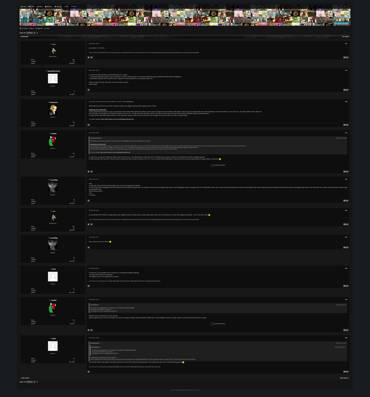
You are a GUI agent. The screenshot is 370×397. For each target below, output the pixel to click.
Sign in (331, 23)
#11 (346, 43)
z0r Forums (24, 28)
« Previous (29, 33)
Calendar (58, 6)
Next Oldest (25, 378)
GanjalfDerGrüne (54, 71)
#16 (346, 210)
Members (49, 6)
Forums (32, 6)
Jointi (54, 269)
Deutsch (31, 28)
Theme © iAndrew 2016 (193, 390)
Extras (74, 6)
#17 (346, 237)
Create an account (342, 23)
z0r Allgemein (38, 28)
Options (345, 36)
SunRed (53, 133)
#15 (346, 179)
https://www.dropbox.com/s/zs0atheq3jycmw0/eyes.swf (117, 119)
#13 (346, 101)
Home (24, 6)
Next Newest (344, 378)
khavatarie (54, 102)
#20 (346, 338)
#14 (346, 132)
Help (67, 6)
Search (40, 6)
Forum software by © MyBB (178, 390)
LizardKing (54, 180)
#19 (346, 299)
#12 (346, 70)
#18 (346, 268)
